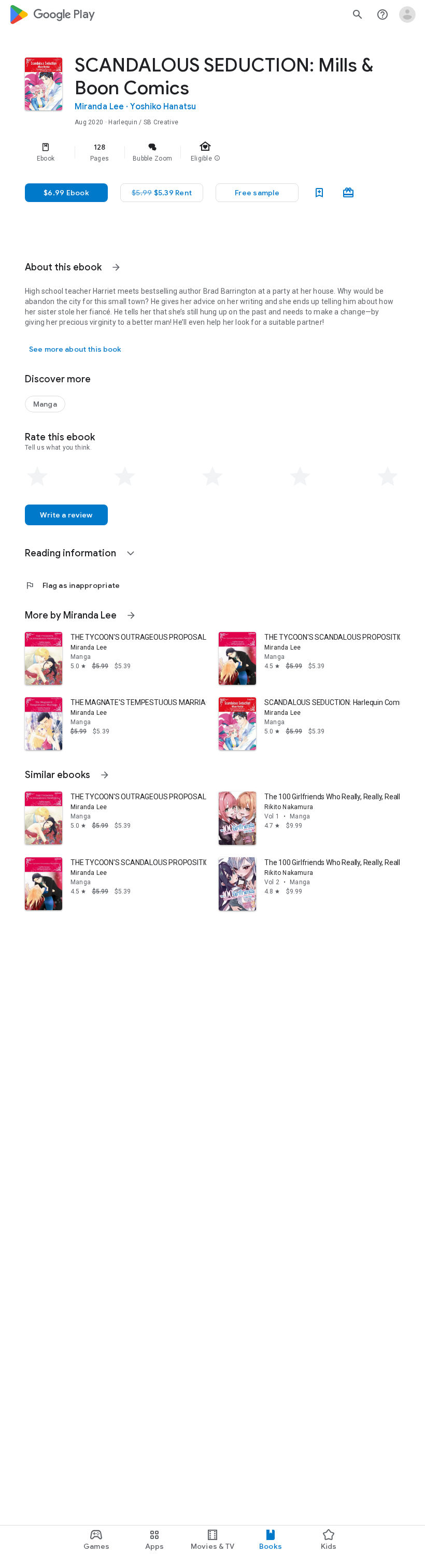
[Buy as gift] (348, 192)
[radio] (37, 476)
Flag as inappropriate (72, 585)
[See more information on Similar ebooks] (104, 774)
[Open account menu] (407, 14)
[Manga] (45, 404)
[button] (257, 192)
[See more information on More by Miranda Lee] (131, 615)
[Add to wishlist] (319, 192)
